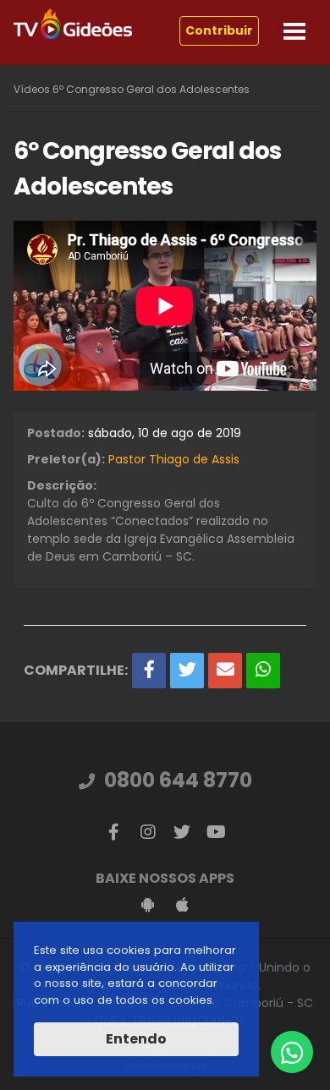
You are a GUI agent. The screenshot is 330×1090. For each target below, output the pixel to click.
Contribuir (219, 30)
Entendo (136, 1039)
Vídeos (32, 89)
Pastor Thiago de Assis (173, 459)
